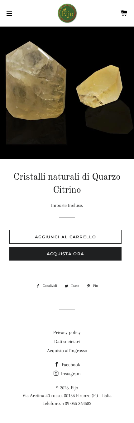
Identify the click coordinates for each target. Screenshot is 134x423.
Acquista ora (65, 253)
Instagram (70, 373)
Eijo (74, 388)
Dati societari (67, 341)
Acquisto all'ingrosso (67, 350)
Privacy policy (67, 332)
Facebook (70, 364)
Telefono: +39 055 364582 (67, 403)
